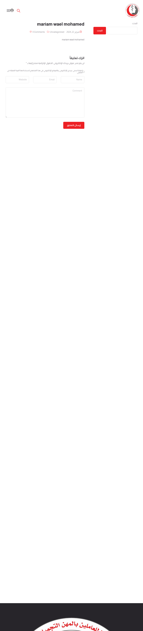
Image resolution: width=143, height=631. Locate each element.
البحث (134, 23)
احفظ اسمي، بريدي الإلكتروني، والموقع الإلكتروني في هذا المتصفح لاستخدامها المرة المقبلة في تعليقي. (45, 71)
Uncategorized (57, 32)
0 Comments (39, 32)
